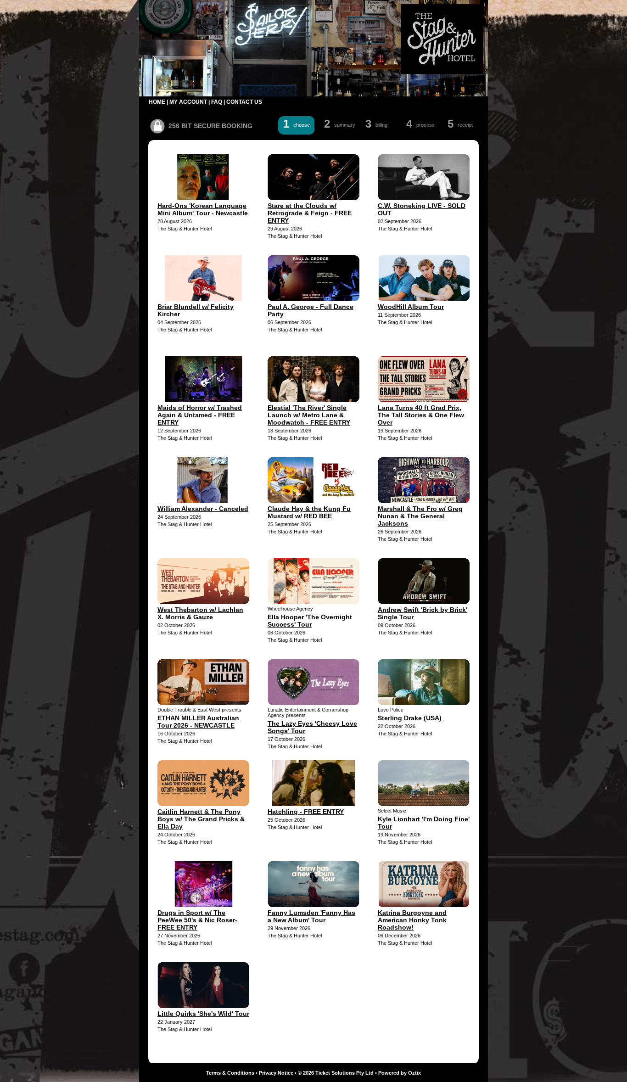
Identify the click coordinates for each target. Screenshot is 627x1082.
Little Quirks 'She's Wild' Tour (203, 1013)
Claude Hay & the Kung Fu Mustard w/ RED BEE (309, 512)
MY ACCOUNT (188, 102)
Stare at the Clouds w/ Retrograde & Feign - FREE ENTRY (310, 213)
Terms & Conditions (230, 1073)
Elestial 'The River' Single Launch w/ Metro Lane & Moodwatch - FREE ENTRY (309, 415)
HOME (157, 102)
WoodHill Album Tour (411, 306)
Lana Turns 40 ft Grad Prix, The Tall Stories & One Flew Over (421, 415)
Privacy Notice (276, 1073)
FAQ (216, 102)
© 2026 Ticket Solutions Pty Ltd (336, 1073)
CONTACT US (244, 102)
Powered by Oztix (399, 1073)
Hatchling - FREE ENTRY (306, 811)
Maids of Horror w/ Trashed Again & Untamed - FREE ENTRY (199, 415)
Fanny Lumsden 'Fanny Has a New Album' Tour (311, 916)
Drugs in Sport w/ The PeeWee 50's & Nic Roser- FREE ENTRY (197, 920)
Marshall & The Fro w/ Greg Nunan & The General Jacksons (420, 516)
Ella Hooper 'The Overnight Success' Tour (310, 620)
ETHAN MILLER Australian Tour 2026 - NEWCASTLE (198, 721)
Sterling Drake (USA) (410, 718)
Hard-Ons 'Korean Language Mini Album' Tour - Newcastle (202, 209)
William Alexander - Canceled (202, 508)
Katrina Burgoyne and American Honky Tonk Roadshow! (412, 920)
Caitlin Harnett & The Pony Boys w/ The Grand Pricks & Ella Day (201, 819)
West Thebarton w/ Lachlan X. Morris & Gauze (200, 613)
